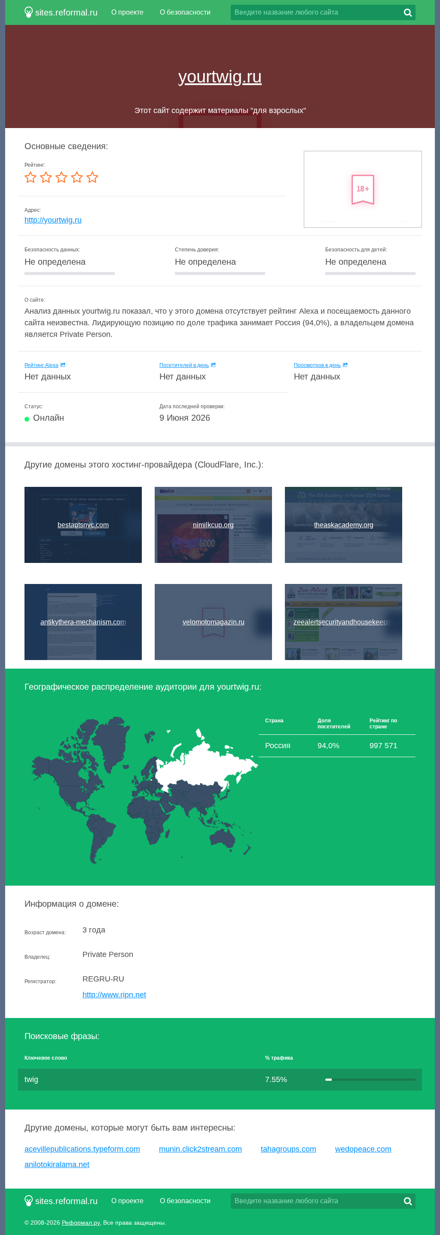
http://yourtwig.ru (53, 220)
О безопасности (185, 12)
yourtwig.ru (220, 76)
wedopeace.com (363, 1149)
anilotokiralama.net (56, 1164)
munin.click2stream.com (200, 1149)
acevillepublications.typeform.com (82, 1149)
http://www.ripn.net (114, 994)
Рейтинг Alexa (41, 365)
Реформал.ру (81, 1222)
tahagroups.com (288, 1149)
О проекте (127, 12)
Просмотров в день (317, 365)
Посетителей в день (184, 365)
